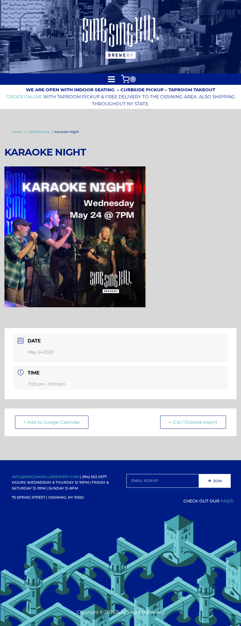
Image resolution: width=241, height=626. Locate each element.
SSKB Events (39, 132)
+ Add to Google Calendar (52, 422)
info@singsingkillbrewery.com (45, 477)
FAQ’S (226, 501)
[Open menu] (111, 79)
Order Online (24, 96)
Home (17, 132)
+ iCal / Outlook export (193, 422)
